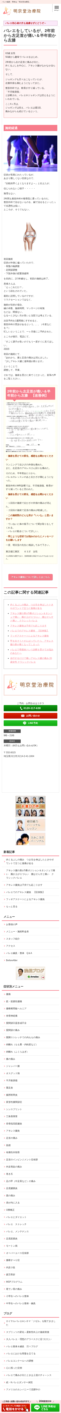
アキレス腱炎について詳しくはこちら (30, 577)
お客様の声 (11, 924)
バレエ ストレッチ (16, 1224)
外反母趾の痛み (14, 1166)
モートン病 (11, 1246)
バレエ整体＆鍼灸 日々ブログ (22, 1346)
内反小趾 (10, 1267)
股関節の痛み (13, 1030)
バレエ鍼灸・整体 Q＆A (19, 953)
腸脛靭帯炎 (11, 1095)
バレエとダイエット (16, 1217)
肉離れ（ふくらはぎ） (17, 1052)
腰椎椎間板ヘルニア (16, 1008)
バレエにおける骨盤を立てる (21, 1353)
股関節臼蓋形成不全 (16, 1023)
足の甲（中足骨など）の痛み (22, 1181)
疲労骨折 (10, 1274)
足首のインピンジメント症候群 (22, 1159)
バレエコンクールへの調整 (19, 1361)
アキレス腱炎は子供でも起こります (28, 626)
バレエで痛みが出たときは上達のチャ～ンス (28, 1375)
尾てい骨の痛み (14, 1289)
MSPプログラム (14, 1282)
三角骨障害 (11, 1116)
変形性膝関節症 (14, 1102)
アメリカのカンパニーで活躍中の (23, 1389)
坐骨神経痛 (11, 1016)
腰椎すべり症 (13, 1260)
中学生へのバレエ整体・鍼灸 (21, 1303)
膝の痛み (10, 1059)
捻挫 (8, 1145)
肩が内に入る (13, 1202)
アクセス (10, 946)
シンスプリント (14, 1109)
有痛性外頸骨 (13, 1152)
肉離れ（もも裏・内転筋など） (22, 1044)
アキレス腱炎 (13, 1131)
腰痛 (8, 994)
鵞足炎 (9, 1087)
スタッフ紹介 (13, 939)
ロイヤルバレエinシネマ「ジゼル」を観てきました (31, 1323)
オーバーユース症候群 (17, 1253)
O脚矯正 (10, 1210)
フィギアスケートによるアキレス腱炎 (29, 636)
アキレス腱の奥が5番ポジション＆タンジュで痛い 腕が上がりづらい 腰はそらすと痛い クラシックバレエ (31, 617)
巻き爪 (9, 1174)
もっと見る (11, 906)
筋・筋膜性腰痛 (14, 1001)
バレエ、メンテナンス (17, 1231)
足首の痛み (11, 1138)
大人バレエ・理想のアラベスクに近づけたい (28, 1339)
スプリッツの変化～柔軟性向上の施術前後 (27, 1332)
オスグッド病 (13, 1073)
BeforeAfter (11, 960)
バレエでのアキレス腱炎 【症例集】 (29, 630)
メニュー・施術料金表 (17, 931)
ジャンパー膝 (13, 1066)
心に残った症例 (14, 1368)
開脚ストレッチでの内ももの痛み (23, 1037)
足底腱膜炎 (11, 1188)
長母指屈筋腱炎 (14, 1123)
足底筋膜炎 (11, 1238)
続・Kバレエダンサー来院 (19, 1382)
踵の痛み (11, 1195)
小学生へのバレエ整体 (17, 1296)
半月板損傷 (11, 1080)
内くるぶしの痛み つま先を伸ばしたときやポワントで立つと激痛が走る (30, 861)
